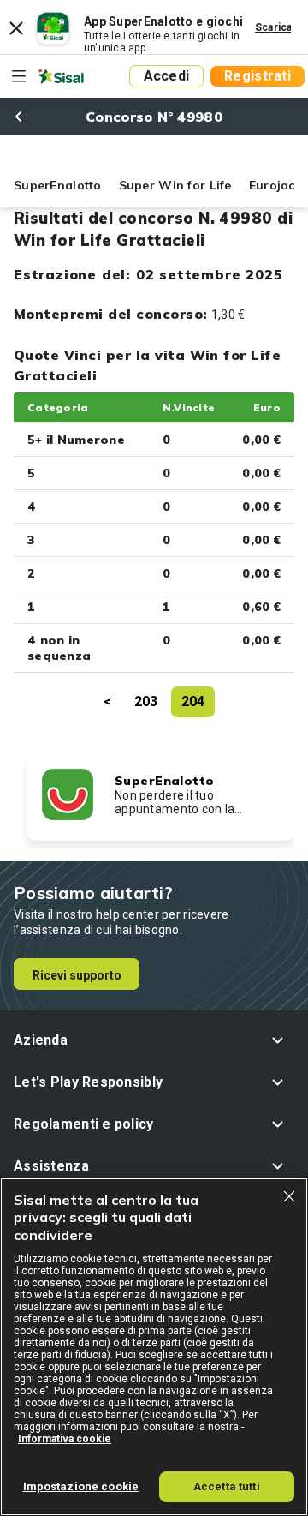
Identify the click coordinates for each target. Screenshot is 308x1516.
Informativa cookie (64, 1439)
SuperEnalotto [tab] (58, 185)
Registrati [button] (257, 76)
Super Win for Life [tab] (175, 185)
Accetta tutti (226, 1486)
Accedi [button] (167, 76)
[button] (154, 1040)
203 (146, 701)
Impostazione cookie (81, 1486)
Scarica (274, 27)
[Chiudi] (289, 1196)
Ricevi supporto (77, 975)
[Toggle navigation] (19, 76)
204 (193, 701)
